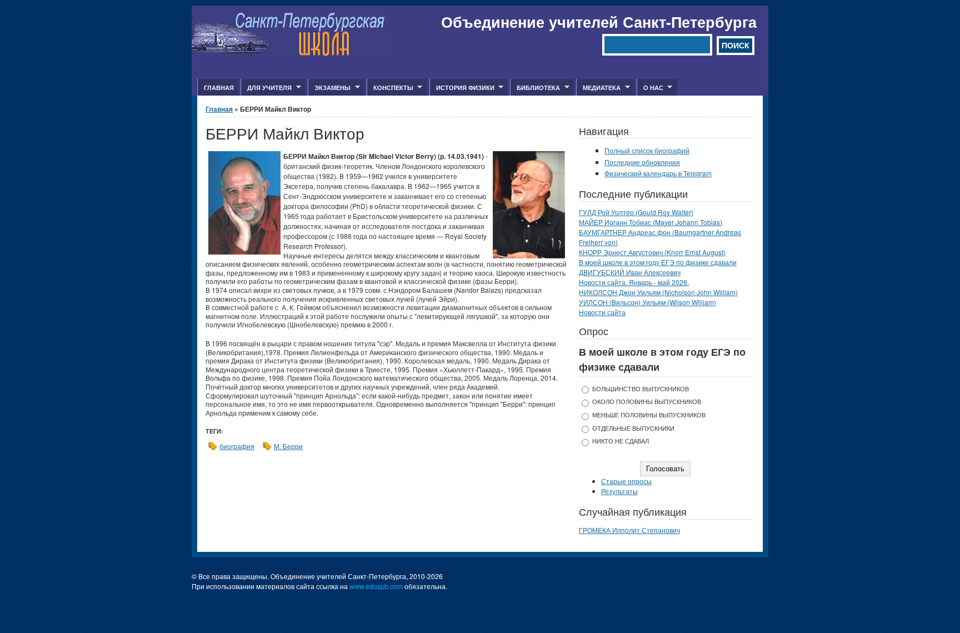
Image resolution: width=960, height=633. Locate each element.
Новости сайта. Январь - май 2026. (634, 282)
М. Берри (288, 446)
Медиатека (598, 87)
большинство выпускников (640, 389)
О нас (650, 87)
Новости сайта (602, 312)
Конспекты (390, 87)
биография (236, 446)
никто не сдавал (620, 441)
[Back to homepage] (289, 53)
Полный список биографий (646, 150)
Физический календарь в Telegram (658, 173)
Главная (219, 87)
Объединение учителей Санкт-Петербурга (599, 21)
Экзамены (329, 87)
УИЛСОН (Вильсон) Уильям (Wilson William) (647, 302)
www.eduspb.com (376, 586)
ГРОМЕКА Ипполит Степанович (629, 530)
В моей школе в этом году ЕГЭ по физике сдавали (658, 262)
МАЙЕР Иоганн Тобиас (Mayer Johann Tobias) (650, 222)
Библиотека (535, 87)
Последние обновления (642, 162)
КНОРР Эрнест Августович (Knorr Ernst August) (652, 252)
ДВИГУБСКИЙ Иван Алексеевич (630, 272)
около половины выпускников (646, 401)
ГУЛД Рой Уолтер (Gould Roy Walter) (636, 212)
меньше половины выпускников (649, 415)
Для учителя (266, 87)
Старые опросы (626, 481)
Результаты (619, 491)
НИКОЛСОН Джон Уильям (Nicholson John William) (658, 292)
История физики (461, 87)
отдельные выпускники (633, 428)
